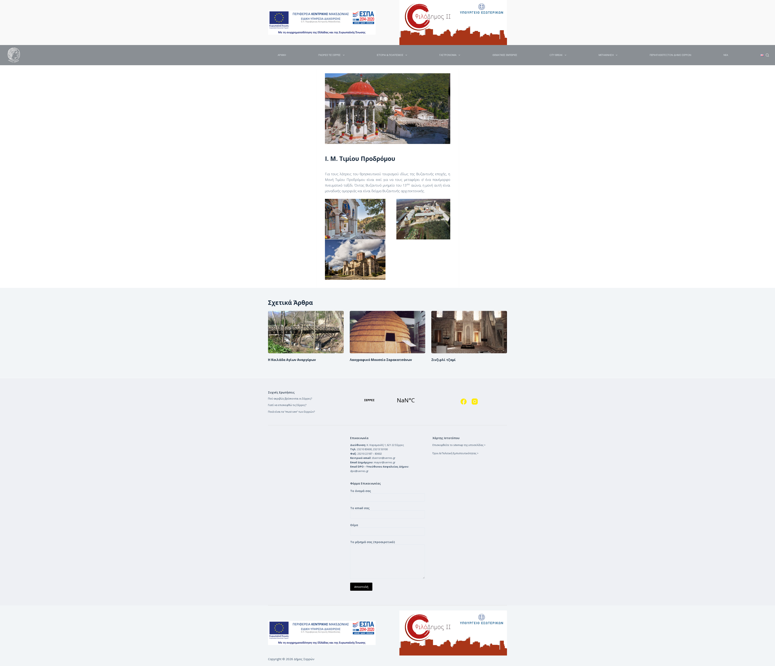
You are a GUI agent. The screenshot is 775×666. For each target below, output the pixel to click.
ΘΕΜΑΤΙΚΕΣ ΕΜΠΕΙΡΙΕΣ (504, 55)
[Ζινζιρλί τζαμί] (469, 332)
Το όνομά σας (360, 491)
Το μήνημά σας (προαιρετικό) (372, 542)
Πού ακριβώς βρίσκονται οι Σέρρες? (290, 398)
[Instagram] (475, 402)
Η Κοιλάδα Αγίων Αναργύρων (292, 360)
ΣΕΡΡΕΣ (387, 400)
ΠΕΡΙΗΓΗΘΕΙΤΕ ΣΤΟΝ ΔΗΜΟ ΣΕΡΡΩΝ (670, 55)
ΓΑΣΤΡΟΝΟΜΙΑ (448, 55)
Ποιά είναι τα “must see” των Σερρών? (291, 411)
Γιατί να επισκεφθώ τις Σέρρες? (287, 405)
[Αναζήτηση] (767, 55)
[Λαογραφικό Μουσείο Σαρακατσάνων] (387, 332)
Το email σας (360, 508)
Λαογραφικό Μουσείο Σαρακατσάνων (381, 360)
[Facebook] (464, 402)
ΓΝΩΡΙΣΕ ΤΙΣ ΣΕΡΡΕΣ (329, 55)
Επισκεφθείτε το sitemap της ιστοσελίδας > (459, 445)
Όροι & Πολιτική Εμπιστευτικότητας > (456, 453)
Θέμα (354, 525)
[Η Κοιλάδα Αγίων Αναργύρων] (306, 332)
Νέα (726, 55)
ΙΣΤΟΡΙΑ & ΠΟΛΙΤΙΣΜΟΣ (390, 55)
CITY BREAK (556, 55)
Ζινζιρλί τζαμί (443, 360)
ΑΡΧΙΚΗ (282, 55)
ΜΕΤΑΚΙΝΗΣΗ (606, 55)
